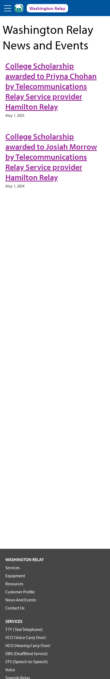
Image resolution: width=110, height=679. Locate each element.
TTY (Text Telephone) (24, 629)
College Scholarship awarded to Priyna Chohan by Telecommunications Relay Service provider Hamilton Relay (51, 86)
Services (12, 567)
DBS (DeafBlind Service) (26, 653)
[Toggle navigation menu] (8, 8)
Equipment (15, 575)
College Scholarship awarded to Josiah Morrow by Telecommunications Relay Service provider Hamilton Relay (51, 156)
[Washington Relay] (19, 8)
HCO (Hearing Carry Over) (27, 645)
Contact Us (14, 608)
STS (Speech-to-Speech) (26, 661)
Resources (14, 583)
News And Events (20, 599)
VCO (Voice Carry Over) (25, 637)
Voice (10, 669)
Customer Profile (20, 591)
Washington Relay (24, 559)
